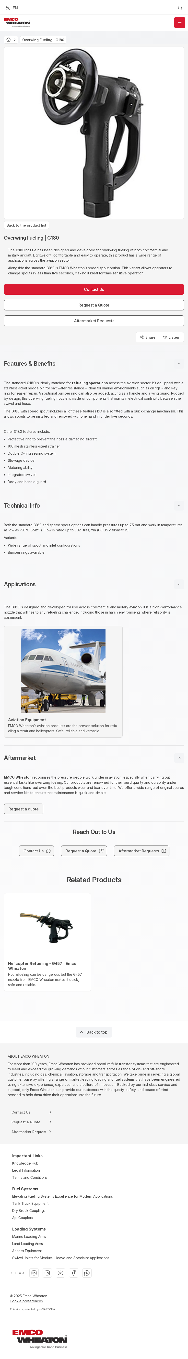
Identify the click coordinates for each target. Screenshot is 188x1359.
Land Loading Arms (27, 1244)
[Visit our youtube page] (60, 1273)
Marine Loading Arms (29, 1236)
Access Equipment (27, 1251)
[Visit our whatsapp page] (87, 1273)
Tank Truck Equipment (30, 1203)
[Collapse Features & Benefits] (179, 364)
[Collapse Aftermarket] (179, 758)
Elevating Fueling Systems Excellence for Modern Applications (62, 1196)
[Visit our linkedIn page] (34, 1273)
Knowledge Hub (25, 1163)
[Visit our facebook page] (73, 1273)
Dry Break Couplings (29, 1210)
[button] (94, 363)
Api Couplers (22, 1218)
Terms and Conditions (29, 1177)
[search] (180, 7)
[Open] (179, 22)
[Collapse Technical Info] (179, 506)
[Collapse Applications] (179, 584)
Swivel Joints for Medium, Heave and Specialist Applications (60, 1258)
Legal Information (26, 1170)
